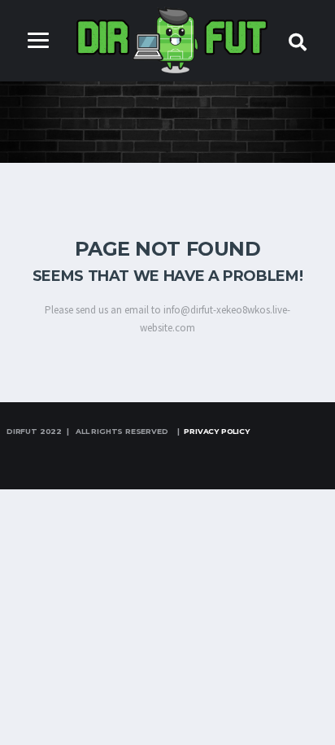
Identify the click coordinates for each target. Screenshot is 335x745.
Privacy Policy (216, 431)
